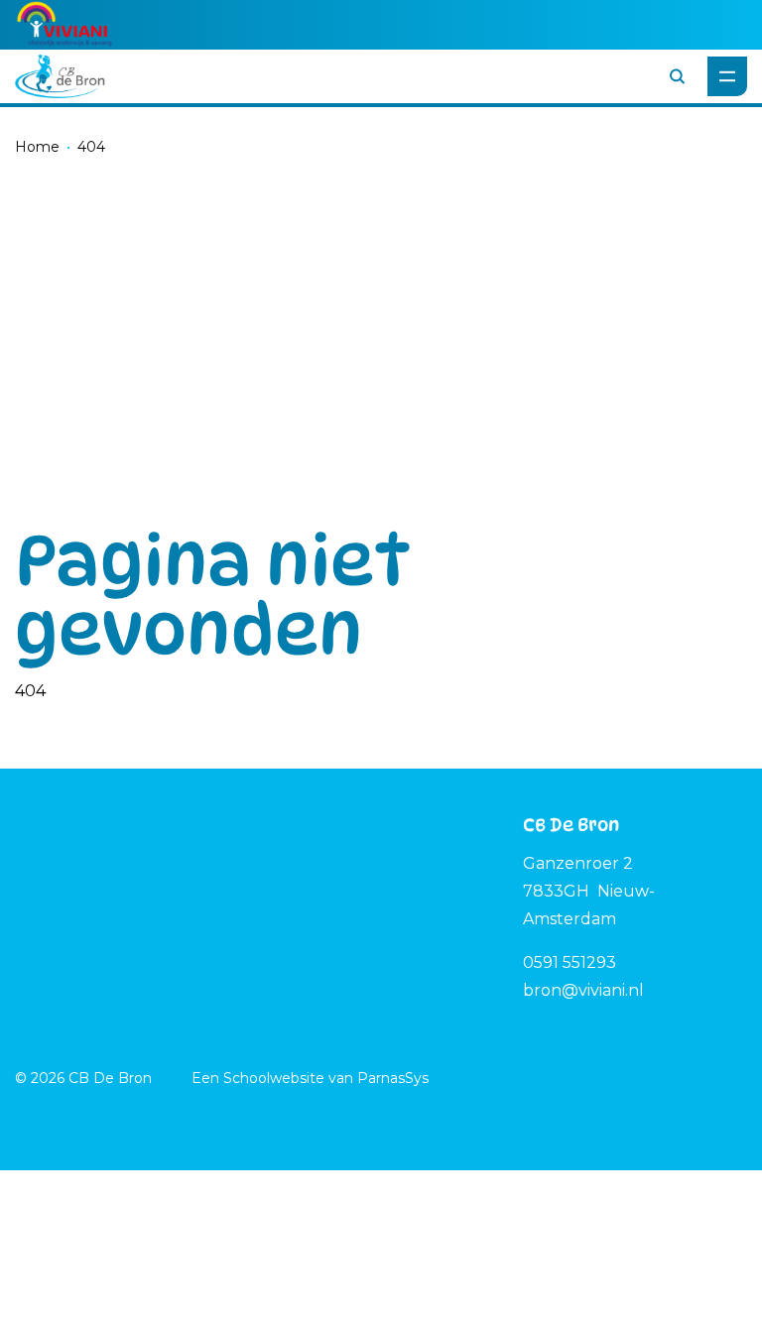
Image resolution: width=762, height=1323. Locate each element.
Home (37, 147)
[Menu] (727, 76)
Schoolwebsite (273, 1078)
